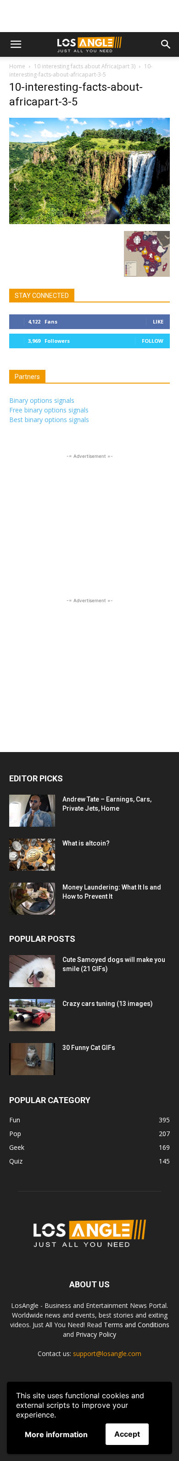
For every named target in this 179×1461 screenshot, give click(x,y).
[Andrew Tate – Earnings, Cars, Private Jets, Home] (32, 811)
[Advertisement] (89, 16)
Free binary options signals (49, 410)
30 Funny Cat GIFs (88, 1047)
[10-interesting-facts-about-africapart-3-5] (89, 221)
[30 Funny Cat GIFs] (32, 1059)
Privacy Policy (96, 1334)
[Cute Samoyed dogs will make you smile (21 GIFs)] (32, 971)
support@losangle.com (107, 1353)
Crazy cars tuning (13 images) (107, 1003)
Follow (152, 340)
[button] (15, 44)
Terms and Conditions (136, 1324)
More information (56, 1434)
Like (158, 321)
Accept (127, 1434)
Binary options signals (41, 400)
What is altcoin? (86, 843)
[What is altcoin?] (32, 855)
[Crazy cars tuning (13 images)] (32, 1015)
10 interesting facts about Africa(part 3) (84, 66)
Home (17, 66)
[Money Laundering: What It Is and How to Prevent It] (32, 899)
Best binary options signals (49, 419)
